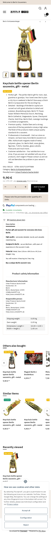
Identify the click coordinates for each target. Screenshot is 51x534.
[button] (40, 8)
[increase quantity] (25, 186)
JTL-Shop (42, 531)
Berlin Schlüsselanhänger (21, 169)
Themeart (23, 531)
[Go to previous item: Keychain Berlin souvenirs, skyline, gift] (40, 21)
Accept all (26, 510)
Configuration (26, 518)
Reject (26, 525)
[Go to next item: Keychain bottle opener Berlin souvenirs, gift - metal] (45, 21)
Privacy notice (12, 504)
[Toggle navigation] (4, 11)
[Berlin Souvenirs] (19, 12)
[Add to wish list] (4, 220)
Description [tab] (10, 224)
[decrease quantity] (5, 186)
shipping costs (22, 181)
